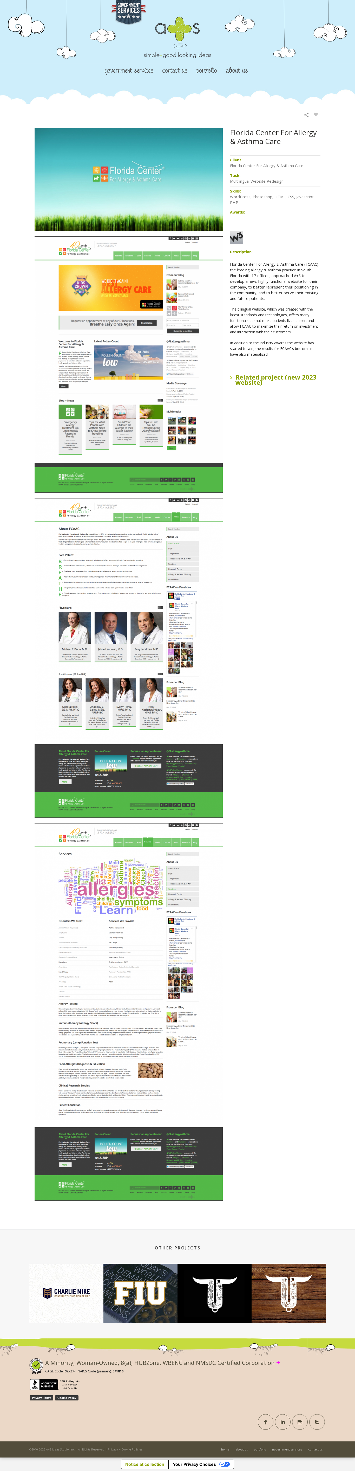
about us (237, 70)
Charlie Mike (66, 1303)
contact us (174, 70)
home (225, 1449)
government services (129, 70)
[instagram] (300, 1422)
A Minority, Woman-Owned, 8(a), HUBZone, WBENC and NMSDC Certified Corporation (162, 1362)
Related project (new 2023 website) (276, 380)
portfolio (206, 70)
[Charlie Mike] (66, 1285)
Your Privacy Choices (194, 1464)
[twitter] (317, 1422)
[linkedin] (283, 1422)
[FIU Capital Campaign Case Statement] (140, 1285)
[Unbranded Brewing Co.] (289, 1285)
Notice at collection (144, 1464)
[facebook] (265, 1422)
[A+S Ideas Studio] (177, 46)
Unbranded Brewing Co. (289, 1303)
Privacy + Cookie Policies (125, 1449)
